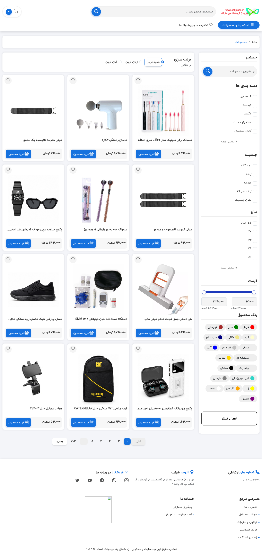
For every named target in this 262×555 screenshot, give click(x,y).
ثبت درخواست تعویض (178, 515)
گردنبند (247, 105)
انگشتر (247, 114)
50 (250, 257)
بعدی (59, 441)
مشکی (224, 368)
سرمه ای (211, 337)
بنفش (245, 399)
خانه (254, 42)
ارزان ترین (131, 62)
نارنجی (230, 389)
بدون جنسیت (243, 200)
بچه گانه (246, 166)
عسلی (245, 348)
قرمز (246, 327)
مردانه (248, 183)
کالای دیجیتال (243, 131)
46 (250, 240)
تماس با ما (250, 507)
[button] (11, 11)
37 (250, 231)
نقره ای (226, 348)
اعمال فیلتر (229, 418)
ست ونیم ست (243, 122)
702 (73, 441)
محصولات (241, 42)
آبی (209, 348)
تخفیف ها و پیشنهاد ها (194, 25)
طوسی (217, 378)
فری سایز (246, 223)
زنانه (249, 174)
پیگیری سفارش (182, 507)
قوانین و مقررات (247, 522)
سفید (211, 389)
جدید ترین (153, 62)
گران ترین (111, 62)
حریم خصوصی (248, 530)
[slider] (254, 292)
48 (250, 249)
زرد (247, 389)
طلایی (221, 358)
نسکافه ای (242, 358)
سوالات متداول (248, 515)
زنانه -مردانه (244, 191)
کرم (247, 337)
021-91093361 (251, 480)
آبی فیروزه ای (240, 378)
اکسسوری (246, 96)
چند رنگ (244, 368)
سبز (230, 327)
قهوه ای (212, 327)
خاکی (231, 337)
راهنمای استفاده (247, 537)
